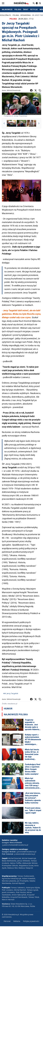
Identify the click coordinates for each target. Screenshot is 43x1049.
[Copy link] (40, 90)
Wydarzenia (25, 15)
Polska (16, 15)
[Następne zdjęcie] (36, 103)
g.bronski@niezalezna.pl (26, 851)
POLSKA (17, 9)
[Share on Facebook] (31, 90)
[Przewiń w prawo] (39, 123)
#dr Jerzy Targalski (10, 693)
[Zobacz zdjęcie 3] (31, 123)
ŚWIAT (25, 9)
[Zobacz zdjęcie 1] (11, 123)
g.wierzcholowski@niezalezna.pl (15, 845)
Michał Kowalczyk (13, 90)
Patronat (7, 921)
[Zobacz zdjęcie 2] (21, 123)
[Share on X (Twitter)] (35, 90)
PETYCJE (34, 9)
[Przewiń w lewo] (4, 123)
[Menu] (3, 3)
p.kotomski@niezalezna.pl (24, 854)
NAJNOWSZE (7, 9)
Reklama (16, 921)
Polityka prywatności (31, 921)
